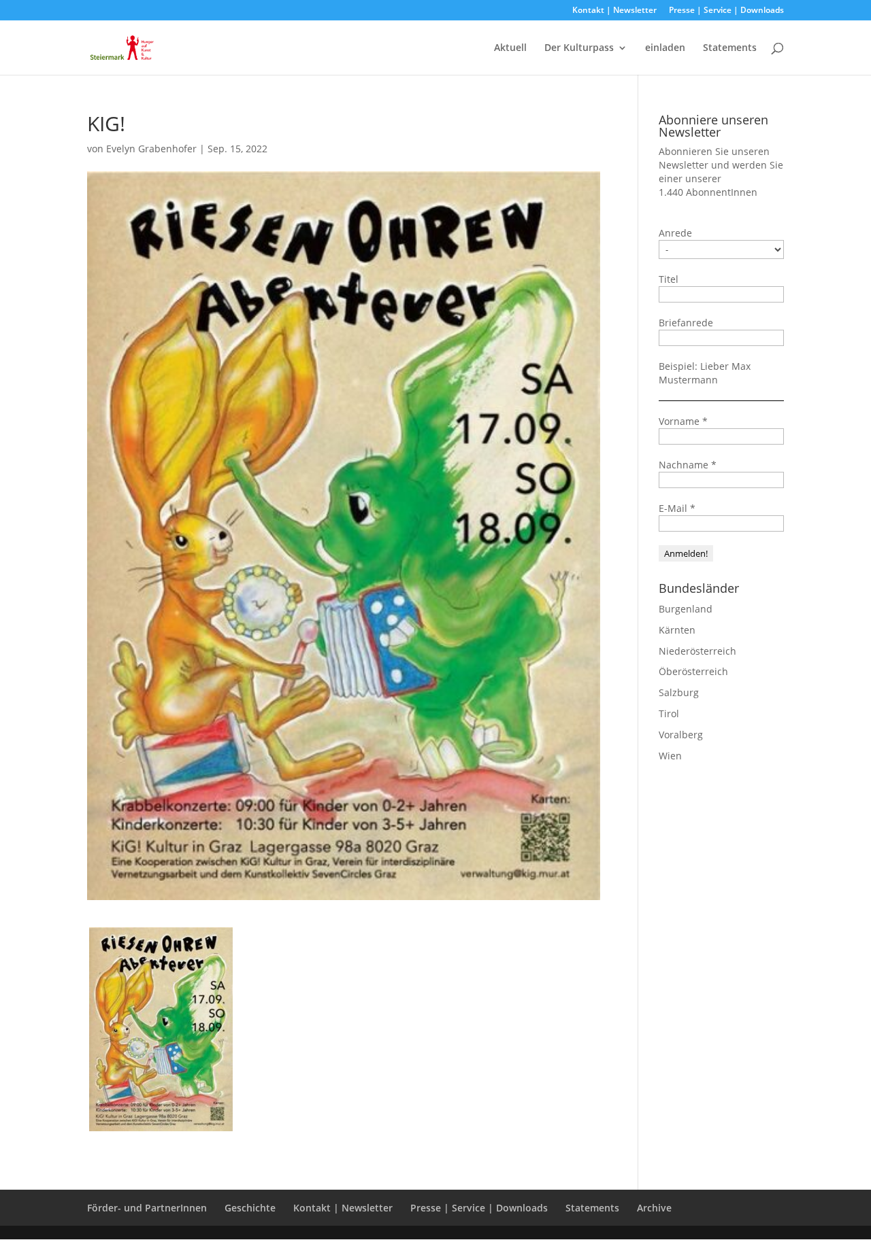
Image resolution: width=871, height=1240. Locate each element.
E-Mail (677, 508)
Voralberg (681, 734)
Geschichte (250, 1207)
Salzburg (679, 692)
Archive (654, 1207)
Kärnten (677, 629)
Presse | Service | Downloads (726, 11)
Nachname (688, 464)
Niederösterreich (697, 650)
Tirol (669, 713)
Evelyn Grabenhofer (151, 148)
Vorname (683, 421)
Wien (670, 755)
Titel (668, 279)
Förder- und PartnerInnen (147, 1207)
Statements (730, 48)
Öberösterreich (693, 671)
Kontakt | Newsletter (614, 11)
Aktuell (510, 48)
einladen (665, 48)
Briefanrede (686, 322)
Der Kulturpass (579, 48)
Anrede (675, 232)
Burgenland (685, 608)
